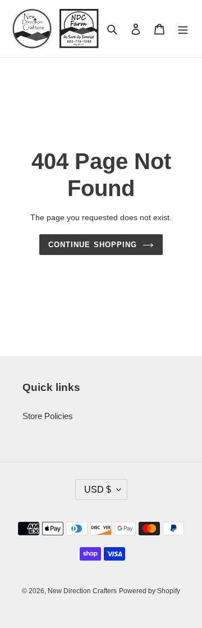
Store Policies (47, 416)
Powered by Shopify (149, 591)
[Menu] (183, 29)
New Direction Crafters (82, 591)
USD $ (97, 489)
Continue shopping (92, 244)
